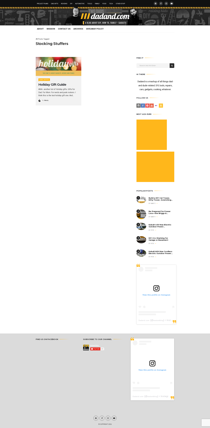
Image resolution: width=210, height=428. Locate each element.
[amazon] (161, 105)
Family (97, 3)
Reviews (64, 3)
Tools (89, 3)
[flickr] (156, 105)
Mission (51, 29)
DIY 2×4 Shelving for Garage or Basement (158, 239)
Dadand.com (144, 320)
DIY (71, 3)
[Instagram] (138, 105)
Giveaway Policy (95, 29)
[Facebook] (143, 105)
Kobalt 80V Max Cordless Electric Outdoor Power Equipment (160, 253)
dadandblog (158, 320)
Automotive (79, 3)
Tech (111, 3)
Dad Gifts (54, 3)
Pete (152, 230)
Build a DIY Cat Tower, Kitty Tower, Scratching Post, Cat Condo (160, 200)
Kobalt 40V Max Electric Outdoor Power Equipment (160, 227)
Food (104, 3)
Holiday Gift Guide (52, 84)
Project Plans (42, 3)
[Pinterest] (147, 105)
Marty (46, 100)
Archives (78, 29)
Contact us (64, 29)
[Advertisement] (152, 135)
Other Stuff (120, 3)
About (40, 29)
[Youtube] (152, 105)
